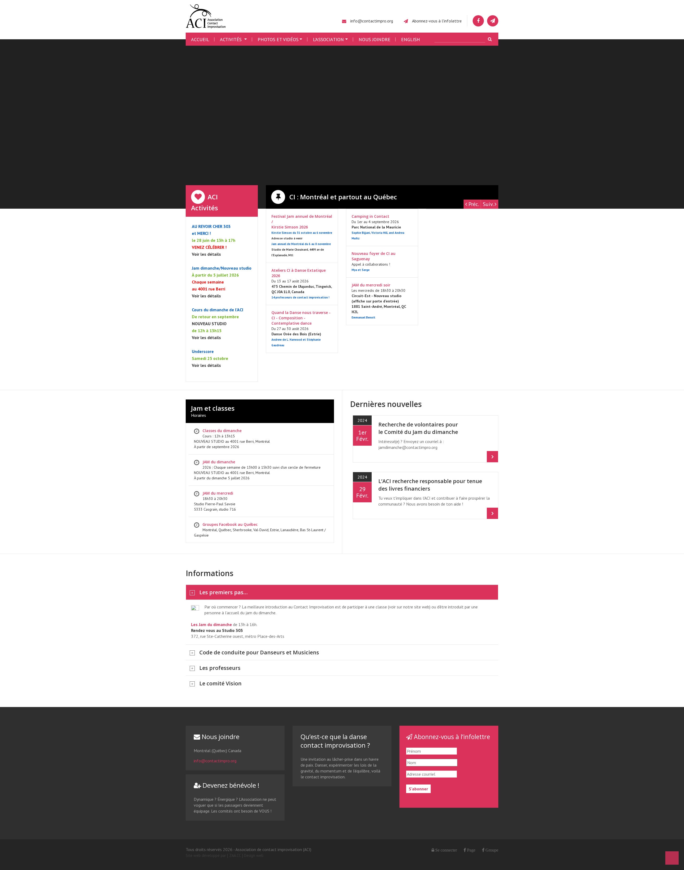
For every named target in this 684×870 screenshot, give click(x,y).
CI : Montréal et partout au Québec (342, 196)
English (410, 39)
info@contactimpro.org (371, 21)
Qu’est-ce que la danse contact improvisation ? (335, 740)
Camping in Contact (370, 216)
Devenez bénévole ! (230, 785)
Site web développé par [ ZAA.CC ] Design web (224, 855)
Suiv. (489, 204)
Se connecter (446, 850)
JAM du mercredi (218, 493)
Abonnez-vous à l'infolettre (437, 21)
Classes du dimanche (222, 430)
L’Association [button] (328, 39)
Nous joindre (374, 39)
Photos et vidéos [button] (278, 39)
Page (470, 850)
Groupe (491, 850)
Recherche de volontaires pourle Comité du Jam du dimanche (418, 428)
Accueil (200, 39)
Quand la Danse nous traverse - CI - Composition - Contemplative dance (301, 318)
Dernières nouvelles (386, 404)
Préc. (473, 204)
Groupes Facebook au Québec (230, 524)
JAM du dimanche (219, 461)
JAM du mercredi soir (371, 285)
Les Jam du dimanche (211, 624)
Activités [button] (231, 39)
